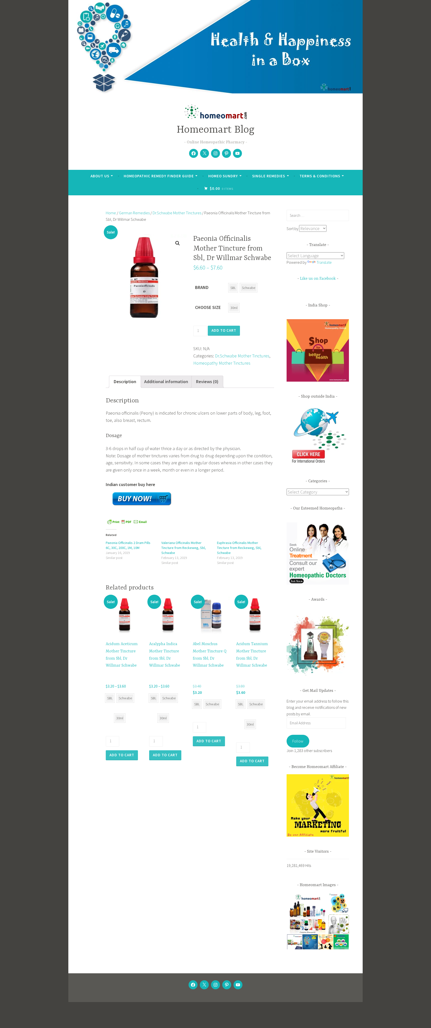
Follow (297, 741)
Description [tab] (125, 381)
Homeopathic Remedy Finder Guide (159, 176)
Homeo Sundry (223, 176)
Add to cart (224, 330)
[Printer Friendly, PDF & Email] (127, 521)
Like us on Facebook (318, 278)
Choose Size (208, 307)
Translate (324, 262)
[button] (177, 243)
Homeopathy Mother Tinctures (221, 363)
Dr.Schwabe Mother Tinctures (177, 213)
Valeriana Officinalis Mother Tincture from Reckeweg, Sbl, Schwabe (183, 547)
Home (111, 213)
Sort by (293, 228)
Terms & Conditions (320, 176)
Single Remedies (268, 176)
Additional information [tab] (166, 381)
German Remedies (134, 213)
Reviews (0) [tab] (207, 381)
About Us (100, 176)
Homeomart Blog (215, 130)
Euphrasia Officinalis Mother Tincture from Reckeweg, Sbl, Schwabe (239, 547)
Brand (202, 287)
